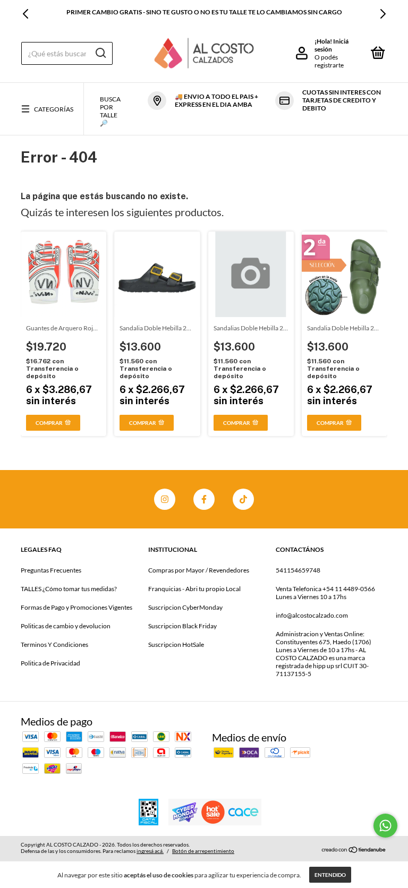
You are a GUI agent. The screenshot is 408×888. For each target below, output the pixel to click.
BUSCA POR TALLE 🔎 (110, 111)
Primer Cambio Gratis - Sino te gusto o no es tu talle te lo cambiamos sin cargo (204, 12)
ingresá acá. (150, 851)
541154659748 (298, 570)
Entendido (330, 875)
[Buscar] (100, 53)
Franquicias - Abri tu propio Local (194, 589)
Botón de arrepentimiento (203, 851)
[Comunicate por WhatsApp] (385, 826)
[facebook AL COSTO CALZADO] (204, 499)
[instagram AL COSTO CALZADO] (164, 499)
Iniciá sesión (331, 45)
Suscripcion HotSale (176, 644)
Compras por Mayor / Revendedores (198, 570)
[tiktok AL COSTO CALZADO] (243, 499)
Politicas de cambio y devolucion (65, 626)
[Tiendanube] (354, 849)
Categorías (53, 109)
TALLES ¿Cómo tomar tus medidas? (69, 589)
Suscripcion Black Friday (182, 626)
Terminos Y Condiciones (54, 644)
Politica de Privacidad (50, 663)
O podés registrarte (329, 61)
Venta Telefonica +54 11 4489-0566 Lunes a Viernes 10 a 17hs (325, 593)
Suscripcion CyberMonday (185, 607)
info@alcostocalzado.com (312, 615)
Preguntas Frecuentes (51, 570)
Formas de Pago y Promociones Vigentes (76, 607)
